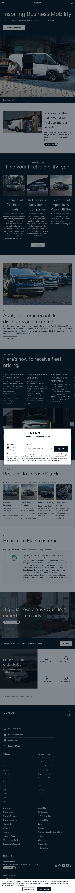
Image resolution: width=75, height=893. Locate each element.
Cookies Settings (29, 889)
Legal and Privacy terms (52, 460)
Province (29, 444)
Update (61, 449)
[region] (37, 886)
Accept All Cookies (44, 889)
